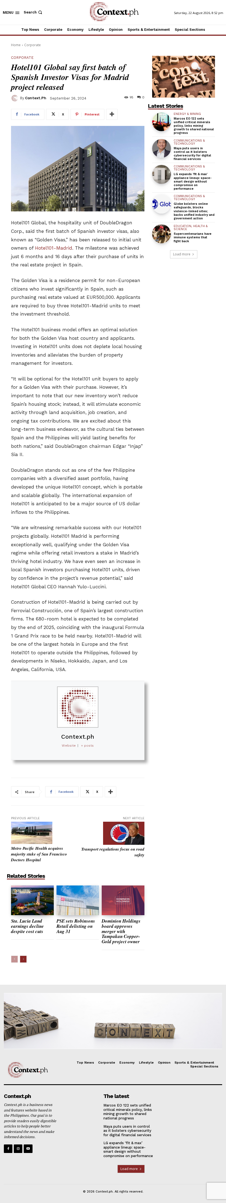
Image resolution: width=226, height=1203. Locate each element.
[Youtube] (28, 1148)
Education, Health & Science (191, 228)
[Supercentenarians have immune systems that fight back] (161, 233)
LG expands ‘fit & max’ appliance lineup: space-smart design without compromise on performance (193, 181)
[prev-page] (14, 959)
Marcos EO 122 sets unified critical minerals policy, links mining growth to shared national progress (194, 126)
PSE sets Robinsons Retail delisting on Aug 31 (76, 926)
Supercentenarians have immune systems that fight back (192, 237)
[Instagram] (18, 1148)
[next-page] (23, 959)
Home (16, 45)
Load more (181, 254)
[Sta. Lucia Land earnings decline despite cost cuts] (32, 900)
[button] (33, 12)
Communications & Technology (189, 142)
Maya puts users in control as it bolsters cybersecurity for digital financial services (192, 154)
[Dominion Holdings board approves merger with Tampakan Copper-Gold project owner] (123, 900)
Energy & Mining (187, 113)
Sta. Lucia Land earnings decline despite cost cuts (27, 926)
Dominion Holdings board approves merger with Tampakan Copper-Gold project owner (121, 931)
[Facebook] (8, 1148)
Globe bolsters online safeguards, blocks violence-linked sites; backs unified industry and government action (194, 211)
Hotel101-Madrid (53, 248)
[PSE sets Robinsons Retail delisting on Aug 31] (78, 900)
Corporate (32, 45)
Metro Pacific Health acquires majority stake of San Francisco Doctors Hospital (39, 854)
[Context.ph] (15, 98)
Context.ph (35, 98)
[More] (112, 114)
